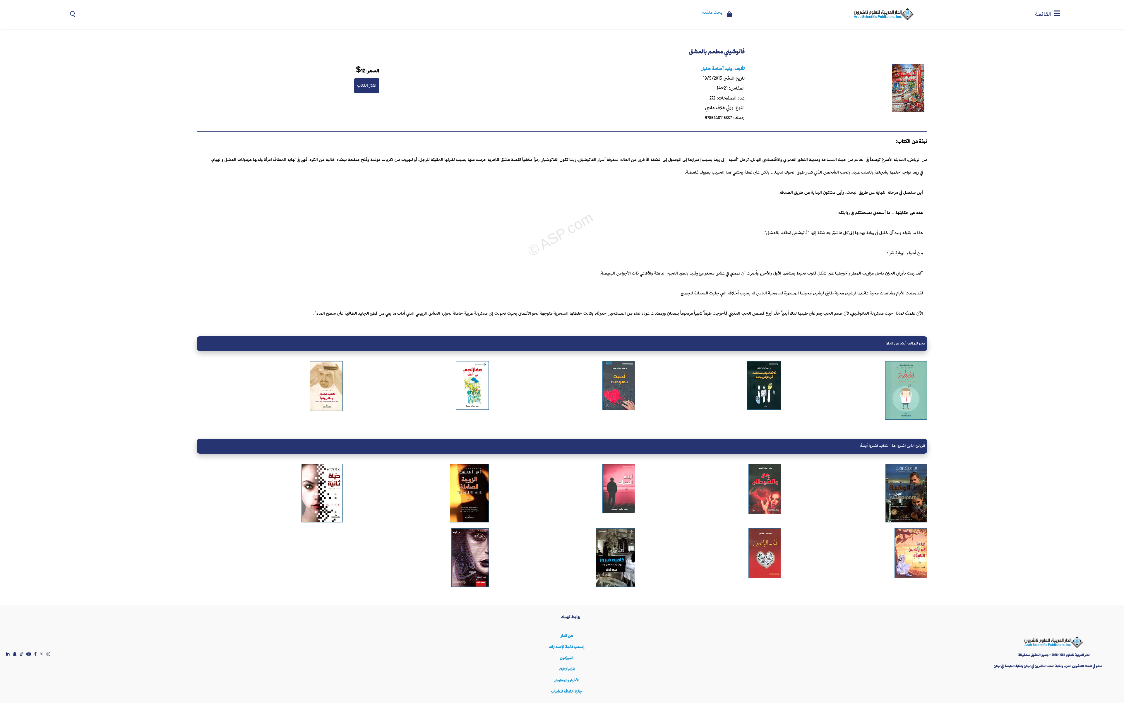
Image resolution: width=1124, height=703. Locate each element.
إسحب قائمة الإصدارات (567, 647)
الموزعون (566, 658)
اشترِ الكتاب (366, 85)
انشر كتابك (567, 669)
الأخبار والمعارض (567, 680)
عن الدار (567, 636)
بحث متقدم (712, 13)
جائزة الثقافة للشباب (566, 691)
